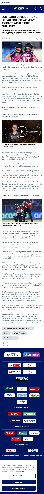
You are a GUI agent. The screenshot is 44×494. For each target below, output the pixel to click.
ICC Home (7, 2)
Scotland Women (10, 338)
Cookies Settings (18, 476)
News (6, 333)
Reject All (18, 482)
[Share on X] (40, 38)
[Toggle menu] (3, 9)
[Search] (35, 9)
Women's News (19, 333)
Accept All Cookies (18, 488)
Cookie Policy (19, 471)
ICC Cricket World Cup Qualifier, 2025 (18, 328)
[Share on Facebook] (36, 38)
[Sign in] (40, 9)
